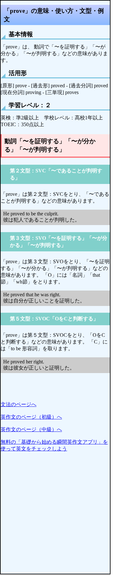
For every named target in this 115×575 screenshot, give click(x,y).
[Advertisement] (57, 516)
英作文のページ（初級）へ (31, 417)
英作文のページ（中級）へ (31, 429)
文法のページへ (18, 404)
